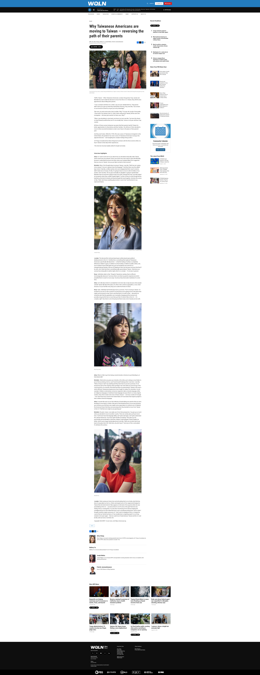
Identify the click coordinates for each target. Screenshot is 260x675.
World (90, 21)
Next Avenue (137, 648)
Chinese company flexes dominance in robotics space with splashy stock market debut (161, 59)
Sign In (152, 3)
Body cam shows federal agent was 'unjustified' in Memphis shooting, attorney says (160, 600)
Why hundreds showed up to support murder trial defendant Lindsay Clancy (160, 38)
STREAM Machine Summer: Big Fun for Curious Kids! (164, 180)
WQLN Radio (119, 657)
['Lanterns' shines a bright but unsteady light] (161, 618)
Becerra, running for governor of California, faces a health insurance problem (119, 600)
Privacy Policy (120, 652)
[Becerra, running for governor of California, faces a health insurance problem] (119, 591)
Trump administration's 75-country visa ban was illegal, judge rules (97, 628)
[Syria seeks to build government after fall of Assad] (154, 74)
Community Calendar (160, 141)
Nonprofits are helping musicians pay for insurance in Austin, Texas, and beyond (98, 600)
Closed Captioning (121, 651)
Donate (168, 3)
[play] (90, 10)
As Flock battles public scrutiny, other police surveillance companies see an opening (140, 628)
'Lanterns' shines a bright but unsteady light (160, 627)
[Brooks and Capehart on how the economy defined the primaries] (154, 84)
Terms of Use (120, 653)
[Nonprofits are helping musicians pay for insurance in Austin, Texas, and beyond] (99, 591)
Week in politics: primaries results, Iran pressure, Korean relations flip (160, 46)
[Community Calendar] (160, 131)
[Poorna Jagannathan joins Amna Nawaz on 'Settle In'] (154, 105)
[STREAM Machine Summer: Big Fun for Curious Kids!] (154, 180)
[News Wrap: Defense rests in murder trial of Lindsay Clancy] (154, 95)
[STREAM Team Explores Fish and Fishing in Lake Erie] (154, 161)
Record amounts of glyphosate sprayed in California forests (164, 115)
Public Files (119, 649)
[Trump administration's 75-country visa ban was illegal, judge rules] (99, 618)
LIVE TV (160, 3)
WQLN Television (120, 656)
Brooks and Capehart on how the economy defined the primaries (164, 84)
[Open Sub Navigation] (94, 14)
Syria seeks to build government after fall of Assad (164, 73)
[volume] (94, 9)
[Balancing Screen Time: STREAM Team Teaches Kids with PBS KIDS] (154, 170)
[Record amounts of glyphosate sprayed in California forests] (154, 115)
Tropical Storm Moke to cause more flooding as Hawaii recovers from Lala (140, 600)
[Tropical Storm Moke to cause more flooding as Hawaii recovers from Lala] (140, 591)
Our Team (119, 648)
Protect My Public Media (140, 649)
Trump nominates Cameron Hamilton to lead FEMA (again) (160, 31)
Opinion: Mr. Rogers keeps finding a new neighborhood (118, 627)
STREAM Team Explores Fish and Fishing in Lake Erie (164, 160)
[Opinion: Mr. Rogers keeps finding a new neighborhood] (119, 618)
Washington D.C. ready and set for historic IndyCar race (160, 52)
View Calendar (160, 149)
